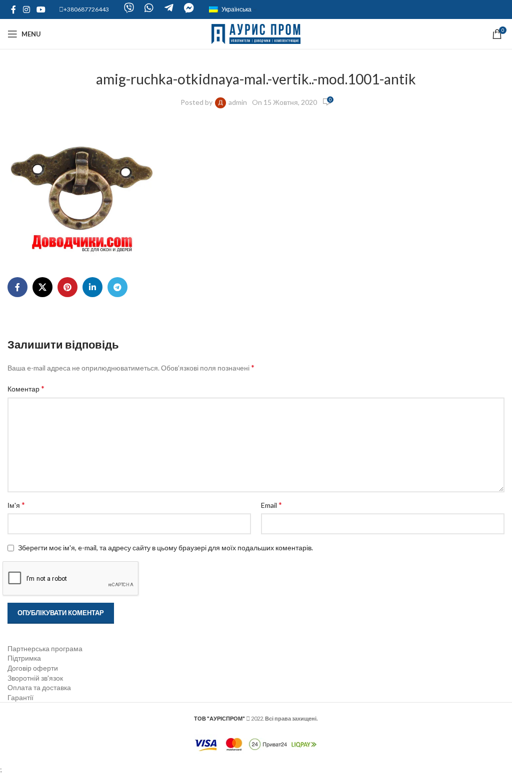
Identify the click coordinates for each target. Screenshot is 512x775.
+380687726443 (86, 9)
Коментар (26, 388)
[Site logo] (256, 33)
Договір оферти (33, 668)
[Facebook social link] (14, 9)
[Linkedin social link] (92, 287)
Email (271, 504)
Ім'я (16, 504)
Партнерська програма (45, 648)
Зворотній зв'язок (35, 678)
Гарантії (21, 697)
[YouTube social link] (40, 9)
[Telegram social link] (118, 287)
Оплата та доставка (39, 687)
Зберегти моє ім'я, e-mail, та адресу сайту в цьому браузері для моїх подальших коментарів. (165, 547)
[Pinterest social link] (68, 287)
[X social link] (42, 287)
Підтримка (24, 658)
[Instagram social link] (26, 9)
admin (237, 102)
